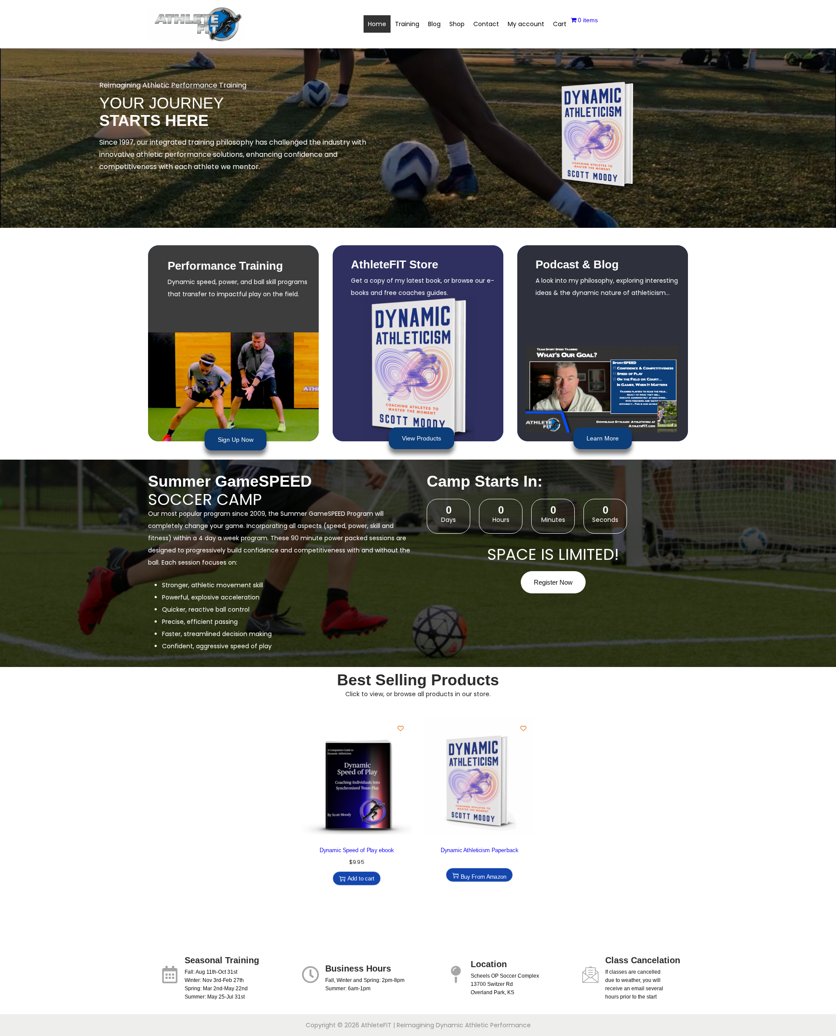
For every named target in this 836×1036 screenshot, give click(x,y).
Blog (434, 24)
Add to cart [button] (360, 878)
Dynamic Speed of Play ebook (357, 850)
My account (526, 24)
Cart (559, 24)
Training (407, 24)
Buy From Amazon (483, 876)
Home (377, 24)
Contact (486, 24)
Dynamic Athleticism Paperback (479, 850)
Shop (457, 24)
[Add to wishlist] (401, 729)
